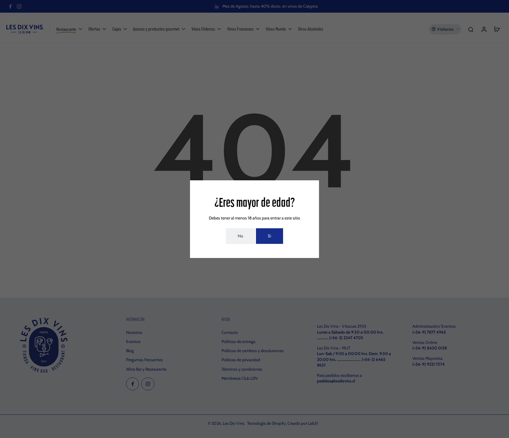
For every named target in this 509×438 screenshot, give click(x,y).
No (240, 236)
